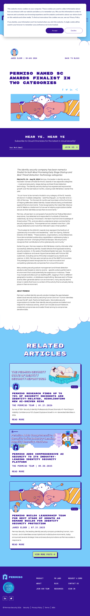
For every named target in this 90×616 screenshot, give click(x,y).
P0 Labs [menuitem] (57, 578)
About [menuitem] (38, 583)
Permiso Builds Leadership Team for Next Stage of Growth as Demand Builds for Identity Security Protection (39, 519)
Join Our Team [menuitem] (42, 589)
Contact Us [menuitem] (73, 583)
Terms (47, 607)
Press (74, 387)
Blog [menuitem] (56, 583)
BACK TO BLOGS (72, 58)
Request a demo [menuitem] (75, 578)
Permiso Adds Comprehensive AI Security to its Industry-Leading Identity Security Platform (38, 458)
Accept (54, 31)
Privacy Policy (37, 607)
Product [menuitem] (39, 578)
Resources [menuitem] (58, 589)
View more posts (43, 554)
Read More (18, 419)
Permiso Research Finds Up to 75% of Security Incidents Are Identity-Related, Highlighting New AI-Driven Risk (38, 397)
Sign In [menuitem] (71, 589)
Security (26, 607)
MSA (53, 607)
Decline (73, 31)
